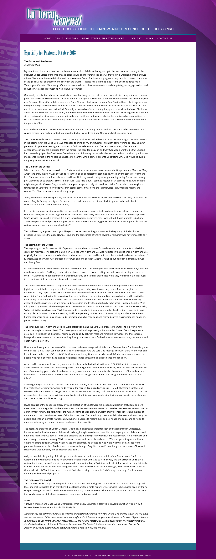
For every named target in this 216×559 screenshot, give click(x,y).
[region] (108, 17)
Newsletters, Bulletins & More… (104, 38)
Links (149, 38)
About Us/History (66, 38)
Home (47, 38)
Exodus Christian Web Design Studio (123, 555)
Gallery (136, 38)
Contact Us (164, 38)
